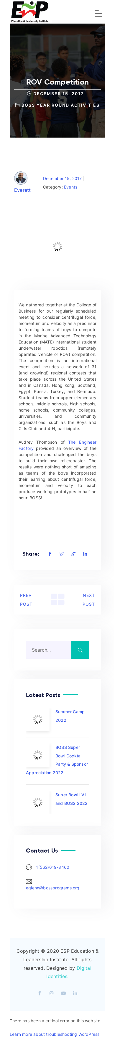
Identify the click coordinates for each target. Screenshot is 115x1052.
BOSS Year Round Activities (61, 105)
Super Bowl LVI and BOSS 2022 (71, 799)
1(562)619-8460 (52, 867)
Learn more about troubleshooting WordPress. (55, 1034)
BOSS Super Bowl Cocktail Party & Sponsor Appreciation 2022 (57, 760)
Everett (22, 190)
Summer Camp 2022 (70, 716)
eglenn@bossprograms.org (53, 887)
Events (70, 186)
